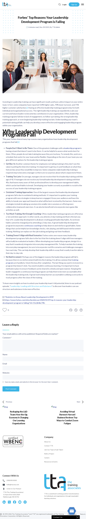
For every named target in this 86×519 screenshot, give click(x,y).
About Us (47, 442)
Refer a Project (49, 454)
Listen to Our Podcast (13, 489)
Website (6, 373)
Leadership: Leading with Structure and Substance (31, 286)
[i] (27, 108)
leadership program (72, 148)
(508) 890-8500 (11, 480)
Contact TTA (48, 446)
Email (5, 363)
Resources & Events (51, 462)
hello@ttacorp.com (12, 484)
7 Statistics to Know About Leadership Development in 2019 (28, 297)
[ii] (19, 142)
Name (5, 354)
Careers (47, 458)
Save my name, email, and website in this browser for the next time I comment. (31, 382)
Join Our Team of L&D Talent (53, 450)
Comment (7, 337)
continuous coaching (32, 225)
